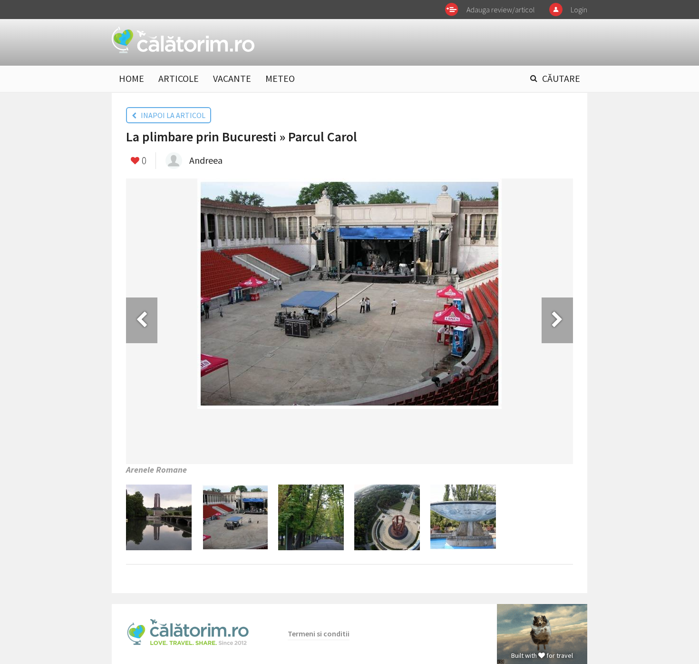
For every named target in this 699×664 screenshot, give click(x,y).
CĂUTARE (561, 78)
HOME (131, 78)
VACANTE (232, 78)
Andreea (206, 160)
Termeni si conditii (319, 633)
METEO (280, 78)
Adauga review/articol (500, 9)
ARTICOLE (178, 78)
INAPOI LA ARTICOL (170, 115)
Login (579, 9)
